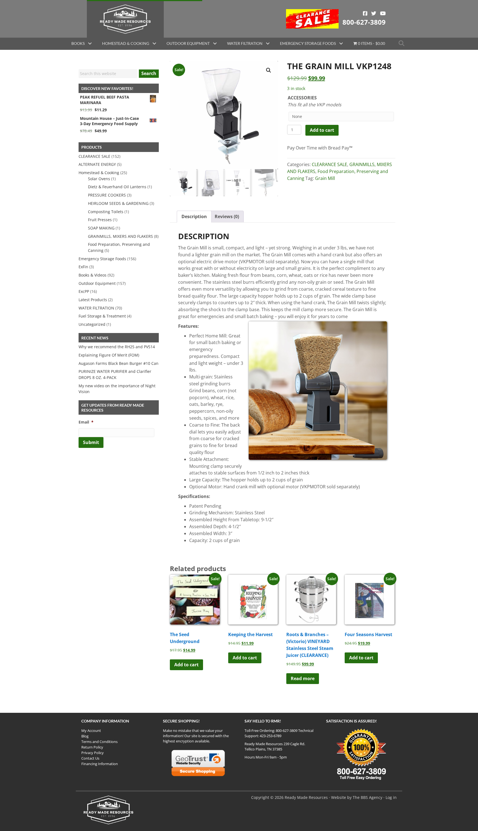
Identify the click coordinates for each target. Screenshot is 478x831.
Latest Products (93, 299)
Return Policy (92, 747)
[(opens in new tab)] (312, 18)
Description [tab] (194, 216)
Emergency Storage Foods (308, 43)
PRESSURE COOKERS (107, 195)
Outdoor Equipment (188, 43)
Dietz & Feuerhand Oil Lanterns (117, 186)
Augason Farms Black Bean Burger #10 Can (119, 363)
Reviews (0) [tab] (227, 216)
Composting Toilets (105, 211)
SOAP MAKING (101, 228)
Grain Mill (325, 178)
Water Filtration (245, 43)
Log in (391, 797)
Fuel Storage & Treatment (102, 316)
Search (148, 73)
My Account (91, 730)
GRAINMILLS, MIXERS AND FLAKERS (120, 236)
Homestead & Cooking (125, 43)
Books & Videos (92, 275)
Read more (303, 678)
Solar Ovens (99, 178)
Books (78, 43)
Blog (85, 736)
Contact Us (90, 758)
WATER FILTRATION (96, 308)
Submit (91, 442)
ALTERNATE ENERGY (97, 164)
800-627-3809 (364, 22)
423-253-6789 (270, 735)
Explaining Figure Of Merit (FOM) (109, 355)
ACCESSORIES (302, 98)
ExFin (83, 266)
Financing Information (99, 763)
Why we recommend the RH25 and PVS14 (117, 346)
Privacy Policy (92, 752)
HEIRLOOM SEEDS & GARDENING (118, 203)
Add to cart (322, 130)
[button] (90, 43)
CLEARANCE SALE (329, 164)
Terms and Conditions (99, 741)
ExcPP (84, 291)
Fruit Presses (100, 219)
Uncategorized (92, 324)
